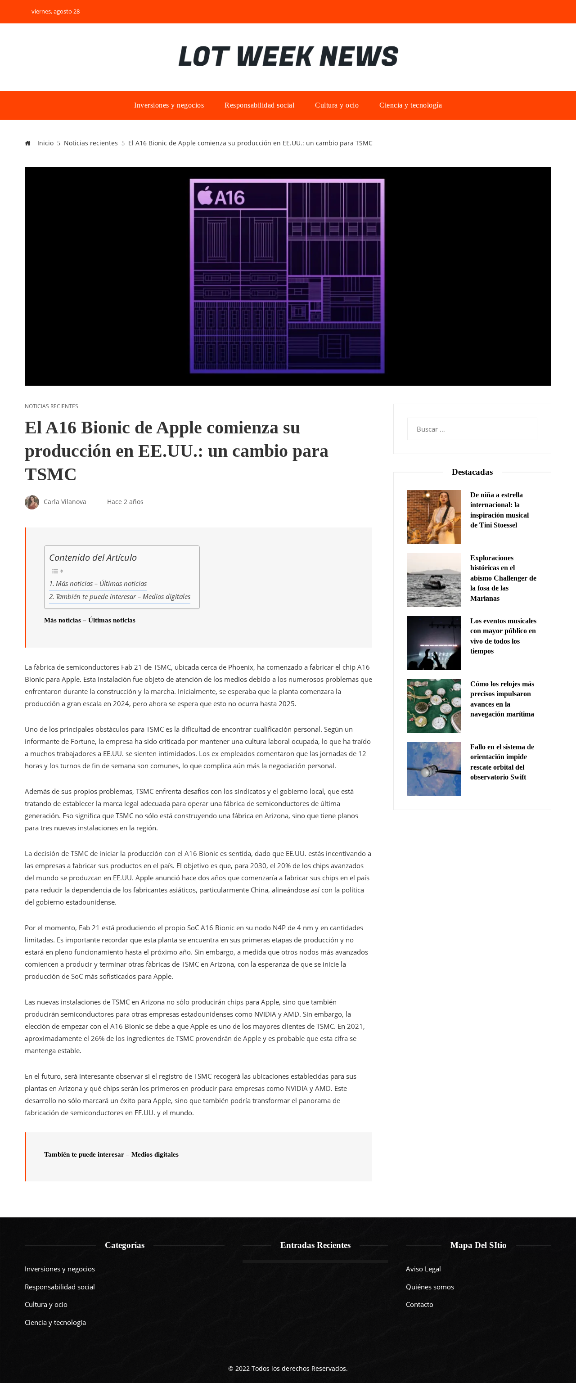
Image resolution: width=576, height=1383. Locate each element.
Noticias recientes (51, 406)
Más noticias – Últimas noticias (101, 583)
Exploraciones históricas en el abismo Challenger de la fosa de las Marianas (503, 578)
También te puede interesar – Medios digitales (123, 596)
